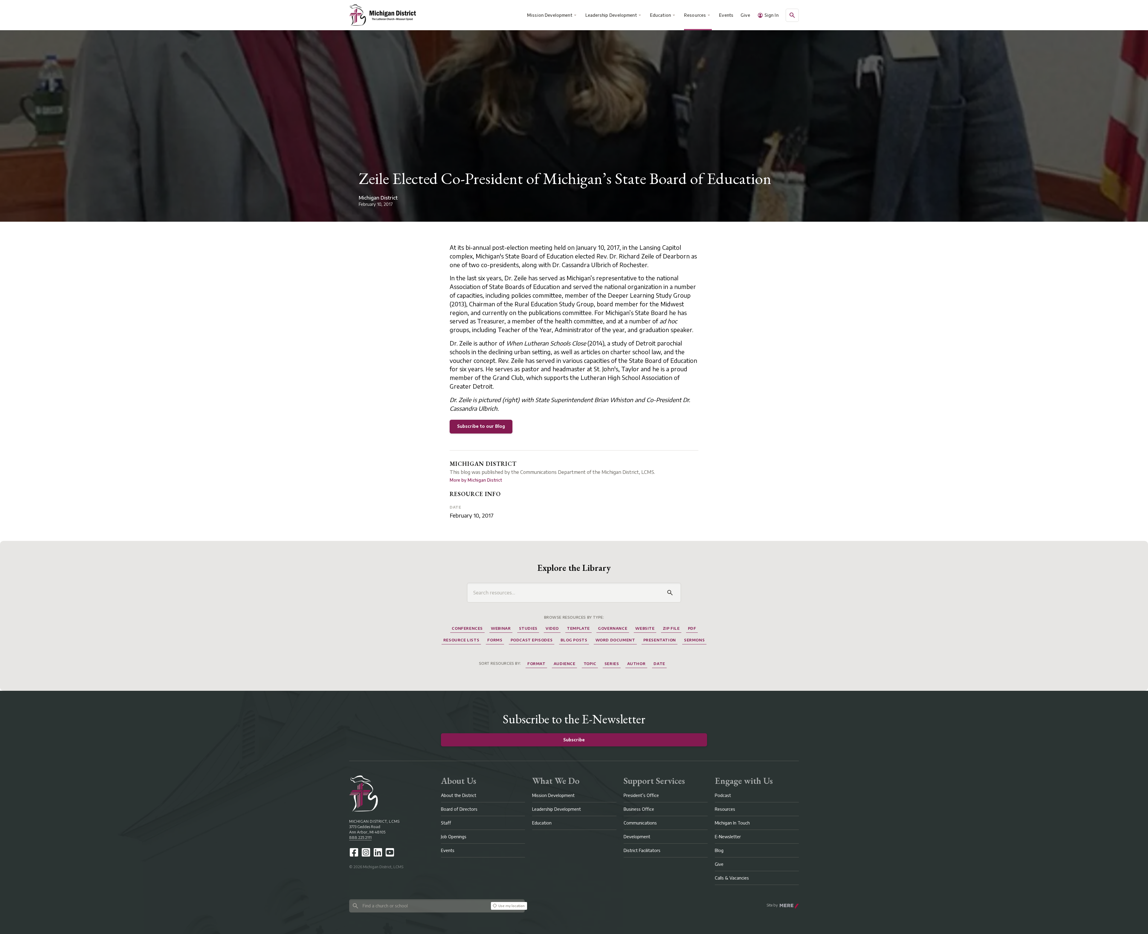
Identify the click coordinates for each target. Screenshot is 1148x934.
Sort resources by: (500, 663)
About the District (458, 795)
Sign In (771, 15)
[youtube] (390, 852)
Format (536, 663)
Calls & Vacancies (732, 877)
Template (578, 628)
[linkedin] (378, 852)
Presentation (659, 640)
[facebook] (354, 852)
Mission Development (549, 15)
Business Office (639, 809)
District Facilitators (642, 850)
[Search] (670, 593)
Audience (564, 663)
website (644, 628)
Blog (719, 850)
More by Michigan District (476, 480)
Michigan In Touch (732, 822)
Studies (528, 628)
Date (455, 507)
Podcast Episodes (532, 640)
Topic (590, 663)
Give (745, 15)
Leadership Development (611, 15)
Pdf (692, 628)
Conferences (467, 628)
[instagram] (366, 852)
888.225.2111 (360, 837)
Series (611, 663)
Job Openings (453, 836)
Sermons (694, 640)
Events (726, 15)
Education (660, 15)
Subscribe (574, 739)
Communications (640, 822)
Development (637, 836)
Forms (494, 640)
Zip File (671, 628)
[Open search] (792, 15)
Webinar (501, 628)
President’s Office (641, 795)
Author (636, 663)
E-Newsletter (728, 836)
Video (552, 628)
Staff (446, 822)
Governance (612, 628)
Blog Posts (574, 640)
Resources (695, 15)
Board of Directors (459, 809)
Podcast (723, 795)
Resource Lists (461, 640)
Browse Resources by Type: (574, 617)
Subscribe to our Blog (481, 426)
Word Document (615, 640)
